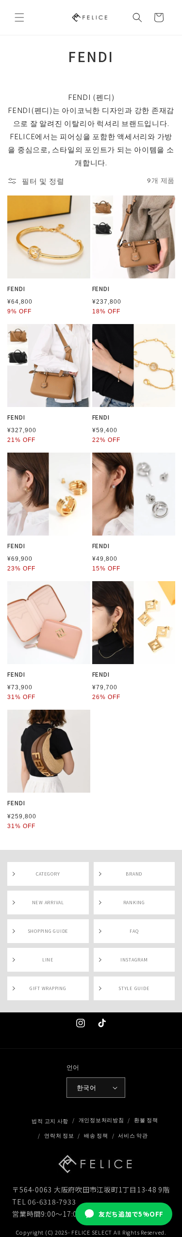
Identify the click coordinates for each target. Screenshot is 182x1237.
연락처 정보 (59, 1135)
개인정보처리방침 (101, 1119)
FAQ (134, 931)
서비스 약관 (133, 1135)
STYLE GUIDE (133, 988)
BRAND (134, 874)
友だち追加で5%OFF (131, 1214)
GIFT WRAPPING (48, 988)
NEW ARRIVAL (48, 902)
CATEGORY (48, 874)
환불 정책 (146, 1119)
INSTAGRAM (134, 960)
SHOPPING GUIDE (48, 931)
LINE (48, 960)
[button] (19, 17)
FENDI (16, 289)
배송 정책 (96, 1135)
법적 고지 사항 (50, 1120)
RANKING (134, 902)
